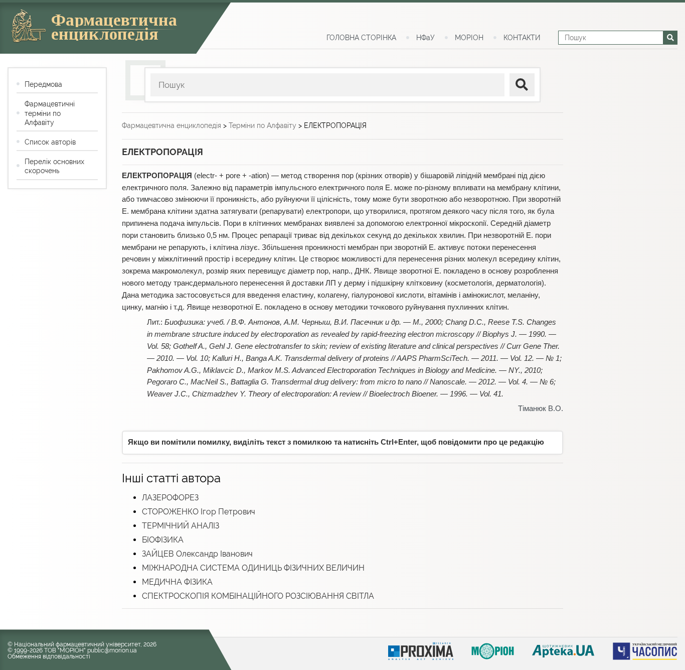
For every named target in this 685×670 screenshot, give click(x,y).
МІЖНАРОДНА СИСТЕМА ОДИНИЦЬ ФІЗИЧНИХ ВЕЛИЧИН (253, 568)
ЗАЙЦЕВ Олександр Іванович (197, 554)
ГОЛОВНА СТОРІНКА (361, 37)
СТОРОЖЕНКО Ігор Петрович (198, 511)
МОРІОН (469, 37)
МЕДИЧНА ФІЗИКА (177, 582)
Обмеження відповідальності (49, 656)
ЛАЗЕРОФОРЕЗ (170, 497)
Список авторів (50, 142)
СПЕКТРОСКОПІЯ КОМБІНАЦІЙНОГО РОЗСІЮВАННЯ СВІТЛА (258, 596)
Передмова (43, 84)
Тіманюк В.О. (540, 409)
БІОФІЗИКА (163, 540)
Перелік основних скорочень (54, 166)
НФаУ (425, 37)
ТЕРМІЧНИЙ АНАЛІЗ (180, 525)
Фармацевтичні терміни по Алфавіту (50, 113)
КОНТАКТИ (521, 37)
